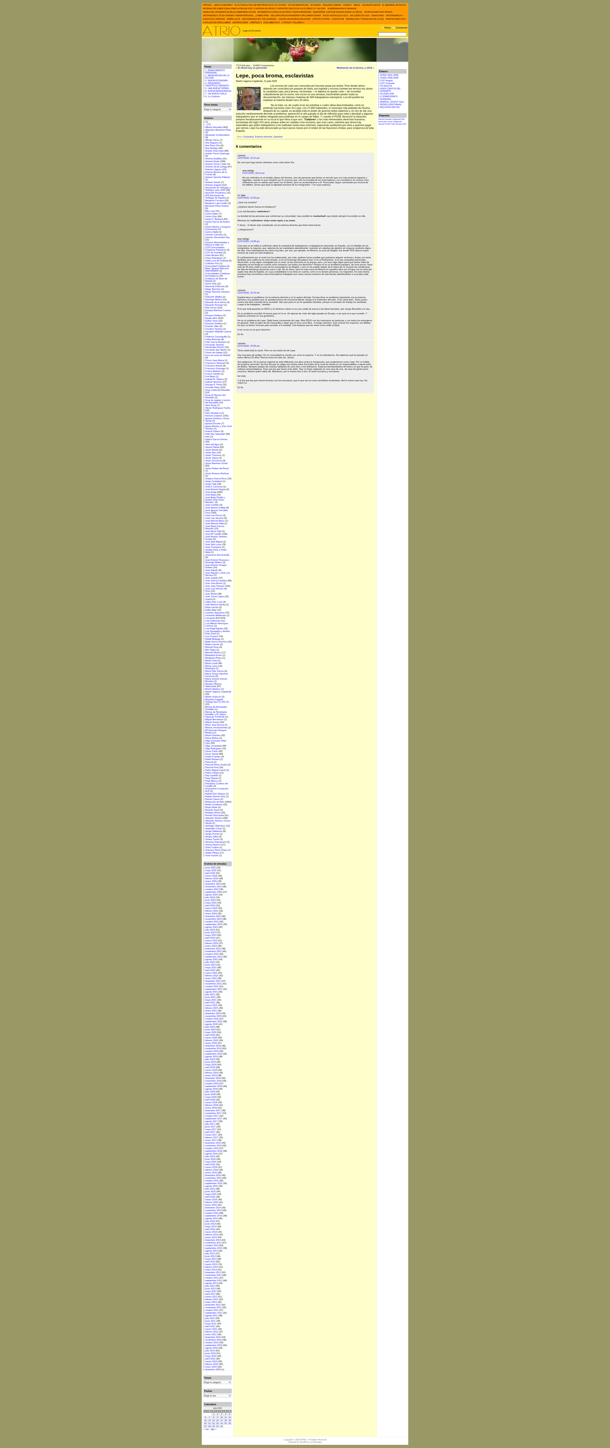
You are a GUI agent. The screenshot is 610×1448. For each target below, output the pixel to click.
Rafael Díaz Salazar (215, 794)
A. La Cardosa (212, 96)
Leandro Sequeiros (214, 612)
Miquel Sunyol (212, 722)
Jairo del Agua (212, 444)
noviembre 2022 (213, 951)
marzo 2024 (211, 908)
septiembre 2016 (213, 1151)
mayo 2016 (211, 1162)
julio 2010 (210, 1350)
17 (221, 1420)
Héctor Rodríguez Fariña (217, 408)
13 (205, 1420)
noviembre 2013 (213, 1243)
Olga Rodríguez (213, 748)
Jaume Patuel (212, 447)
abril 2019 (210, 1067)
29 (213, 1426)
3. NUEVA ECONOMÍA (216, 80)
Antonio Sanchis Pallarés (217, 177)
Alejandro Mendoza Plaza (218, 130)
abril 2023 (210, 938)
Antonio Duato (212, 161)
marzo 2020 (211, 1037)
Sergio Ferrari (212, 834)
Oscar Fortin (211, 751)
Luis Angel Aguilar (214, 628)
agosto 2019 (211, 1056)
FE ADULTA (386, 86)
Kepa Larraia (211, 607)
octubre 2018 (212, 1083)
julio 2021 (210, 994)
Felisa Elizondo (212, 339)
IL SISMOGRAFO (389, 96)
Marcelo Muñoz (213, 652)
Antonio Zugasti (213, 185)
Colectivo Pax (212, 263)
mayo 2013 (211, 1259)
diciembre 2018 (213, 1078)
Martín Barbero (212, 689)
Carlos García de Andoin (217, 222)
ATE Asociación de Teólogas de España (215, 196)
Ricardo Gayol (212, 810)
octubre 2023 (212, 921)
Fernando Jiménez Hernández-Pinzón (214, 346)
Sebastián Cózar (213, 828)
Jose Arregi (211, 492)
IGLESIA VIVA (387, 94)
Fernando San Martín (216, 350)
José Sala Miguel (213, 542)
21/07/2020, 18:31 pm (253, 173)
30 (217, 1426)
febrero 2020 (211, 1040)
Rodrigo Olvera (212, 812)
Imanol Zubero (212, 431)
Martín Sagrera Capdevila (218, 692)
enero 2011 (211, 1334)
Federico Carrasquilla (216, 336)
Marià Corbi (211, 660)
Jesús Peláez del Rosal (217, 468)
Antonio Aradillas (213, 158)
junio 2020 (210, 1029)
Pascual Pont (211, 767)
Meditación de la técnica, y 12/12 (354, 68)
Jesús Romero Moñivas (217, 473)
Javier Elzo (210, 452)
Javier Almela (212, 450)
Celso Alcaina (212, 255)
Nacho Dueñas (212, 735)
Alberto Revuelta (213, 127)
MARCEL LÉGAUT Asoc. (392, 102)
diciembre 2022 (213, 948)
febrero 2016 (211, 1170)
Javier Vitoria (211, 458)
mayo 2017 (211, 1129)
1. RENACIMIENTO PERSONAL (215, 71)
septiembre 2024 (213, 892)
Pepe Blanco (211, 781)
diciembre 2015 (213, 1175)
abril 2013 (210, 1261)
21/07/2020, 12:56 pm (248, 198)
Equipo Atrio (211, 318)
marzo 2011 (211, 1329)
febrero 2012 (211, 1299)
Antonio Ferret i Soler (216, 164)
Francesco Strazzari (215, 363)
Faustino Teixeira (213, 329)
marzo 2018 (211, 1102)
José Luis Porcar (213, 515)
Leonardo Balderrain (215, 615)
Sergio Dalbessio (213, 831)
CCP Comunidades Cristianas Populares (215, 248)
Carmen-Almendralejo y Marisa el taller (217, 243)
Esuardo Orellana (214, 323)
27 (205, 1426)
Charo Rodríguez (214, 258)
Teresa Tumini (212, 839)
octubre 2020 (212, 1019)
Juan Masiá (211, 594)
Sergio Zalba (211, 836)
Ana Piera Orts (212, 145)
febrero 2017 (211, 1137)
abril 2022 (210, 970)
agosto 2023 (211, 927)
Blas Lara (210, 211)
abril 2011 (210, 1326)
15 (213, 1420)
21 (209, 1423)
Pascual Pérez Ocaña (216, 765)
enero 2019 (211, 1075)
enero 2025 (211, 881)
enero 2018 (211, 1108)
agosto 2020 (211, 1024)
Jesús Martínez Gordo (216, 463)
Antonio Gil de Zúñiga (216, 167)
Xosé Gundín (211, 855)
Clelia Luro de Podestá (216, 260)
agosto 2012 (211, 1283)
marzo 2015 (211, 1199)
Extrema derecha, (264, 137)
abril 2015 (210, 1197)
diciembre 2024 (213, 884)
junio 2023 (210, 932)
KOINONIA (385, 99)
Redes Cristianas (213, 804)
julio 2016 (210, 1156)
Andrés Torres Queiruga (217, 153)
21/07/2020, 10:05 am (248, 346)
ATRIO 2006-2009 (389, 78)
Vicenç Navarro (213, 845)
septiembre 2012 (213, 1280)
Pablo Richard (212, 759)
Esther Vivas (211, 321)
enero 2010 (211, 1367)
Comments (401, 28)
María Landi (211, 663)
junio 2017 (210, 1127)
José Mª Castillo (213, 534)
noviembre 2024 (213, 886)
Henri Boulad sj (212, 413)
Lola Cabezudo (212, 621)
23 (217, 1423)
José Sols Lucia (213, 544)
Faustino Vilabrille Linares (218, 331)
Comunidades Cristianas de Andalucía (217, 274)
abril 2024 (210, 905)
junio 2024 (210, 900)
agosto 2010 (211, 1348)
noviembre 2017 (213, 1113)
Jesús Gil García (213, 460)
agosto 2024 (211, 894)
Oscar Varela (211, 754)
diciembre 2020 (213, 1013)
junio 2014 (210, 1224)
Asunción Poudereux (215, 193)
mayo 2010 (211, 1356)
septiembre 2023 (213, 924)
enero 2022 (211, 978)
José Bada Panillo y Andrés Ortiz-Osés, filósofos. (215, 499)
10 (221, 1417)
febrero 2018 (211, 1105)
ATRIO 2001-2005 (389, 75)
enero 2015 (211, 1205)
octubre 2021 (212, 986)
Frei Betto (210, 376)
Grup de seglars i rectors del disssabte (217, 401)
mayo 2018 (211, 1097)
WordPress (305, 1442)
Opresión (278, 137)
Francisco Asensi (213, 366)
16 (217, 1420)
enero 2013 (211, 1270)
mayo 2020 (211, 1032)
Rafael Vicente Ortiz (215, 796)
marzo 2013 (211, 1264)
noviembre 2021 (213, 984)
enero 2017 (211, 1140)
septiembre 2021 (213, 989)
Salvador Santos (213, 818)
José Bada (210, 495)
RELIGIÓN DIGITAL (390, 107)
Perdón (388, 124)
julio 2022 (210, 962)
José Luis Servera (214, 518)
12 (230, 1417)
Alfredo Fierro (212, 140)
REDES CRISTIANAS (390, 104)
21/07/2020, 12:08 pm (248, 241)
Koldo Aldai (210, 610)
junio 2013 (210, 1256)
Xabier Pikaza (212, 853)
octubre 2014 (212, 1213)
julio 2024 (210, 897)
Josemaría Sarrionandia (217, 555)
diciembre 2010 (213, 1337)
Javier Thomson (213, 455)
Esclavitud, (249, 137)
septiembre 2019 (213, 1054)
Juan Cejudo (211, 578)
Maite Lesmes (212, 644)
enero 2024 (211, 913)
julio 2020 (210, 1027)
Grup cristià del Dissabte (217, 390)
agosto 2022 (211, 959)
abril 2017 (210, 1132)
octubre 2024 (212, 889)
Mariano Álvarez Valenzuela (213, 685)
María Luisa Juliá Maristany (213, 667)
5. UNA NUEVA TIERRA (217, 88)
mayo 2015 (211, 1194)
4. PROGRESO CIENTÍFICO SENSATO (217, 84)
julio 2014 (210, 1221)
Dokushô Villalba (213, 297)
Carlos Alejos (211, 214)
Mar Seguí (210, 650)
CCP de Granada (214, 252)
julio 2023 (210, 930)
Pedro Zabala (212, 773)
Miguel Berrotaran (214, 719)
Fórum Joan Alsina (214, 360)
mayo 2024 (211, 903)
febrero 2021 (211, 1008)
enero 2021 (211, 1011)
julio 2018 (210, 1091)
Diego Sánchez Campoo (217, 292)
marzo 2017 (211, 1135)
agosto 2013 (211, 1251)
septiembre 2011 (213, 1313)
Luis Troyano (211, 636)
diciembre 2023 (213, 916)
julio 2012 (210, 1286)
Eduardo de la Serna (215, 302)
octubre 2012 (212, 1278)
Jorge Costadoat (213, 481)
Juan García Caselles (216, 580)
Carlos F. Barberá (214, 219)
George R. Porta (213, 384)
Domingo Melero (213, 299)
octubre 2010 (212, 1342)
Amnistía (381, 119)
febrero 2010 (211, 1364)
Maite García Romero (216, 642)
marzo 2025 (211, 876)
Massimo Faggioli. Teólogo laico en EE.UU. (217, 700)
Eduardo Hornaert (214, 305)
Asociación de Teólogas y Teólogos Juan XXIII (218, 188)
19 (230, 1420)
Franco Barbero (213, 371)
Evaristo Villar (212, 326)
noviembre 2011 (213, 1307)
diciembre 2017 (213, 1110)
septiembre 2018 (213, 1086)
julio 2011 (210, 1318)
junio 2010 (210, 1353)
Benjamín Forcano (214, 200)
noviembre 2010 (213, 1340)
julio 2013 (210, 1253)
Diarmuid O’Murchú (215, 286)
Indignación (397, 122)
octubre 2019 (212, 1051)
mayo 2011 (210, 1323)
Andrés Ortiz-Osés (214, 151)
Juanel (208, 599)
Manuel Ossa (212, 647)
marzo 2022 (211, 973)
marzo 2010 (211, 1361)
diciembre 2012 (213, 1272)
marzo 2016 (211, 1167)
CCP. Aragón (386, 80)
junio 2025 (210, 868)
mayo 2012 (211, 1291)
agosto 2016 (211, 1153)
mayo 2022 (211, 967)
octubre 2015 (212, 1180)
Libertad (381, 124)
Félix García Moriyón (215, 342)
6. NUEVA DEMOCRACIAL (218, 91)
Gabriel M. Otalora (214, 379)
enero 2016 (211, 1172)
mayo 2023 (211, 935)
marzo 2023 (211, 940)
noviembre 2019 (213, 1048)
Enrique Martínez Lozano (218, 310)
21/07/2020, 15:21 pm (248, 158)
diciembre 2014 (213, 1207)
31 (221, 1426)
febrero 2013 (211, 1267)
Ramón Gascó (212, 799)
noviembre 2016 (213, 1145)
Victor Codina (212, 847)
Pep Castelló (211, 775)
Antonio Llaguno (213, 169)
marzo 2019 (211, 1070)
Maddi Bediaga (212, 639)
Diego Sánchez (212, 289)
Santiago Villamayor (215, 826)
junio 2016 (210, 1159)
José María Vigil (213, 531)
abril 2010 (210, 1359)
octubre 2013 (212, 1245)
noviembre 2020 (213, 1016)
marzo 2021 (211, 1005)
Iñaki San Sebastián (215, 434)
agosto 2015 (211, 1186)
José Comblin (212, 505)
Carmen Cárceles (214, 234)
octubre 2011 (211, 1310)
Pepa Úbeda (211, 778)
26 (230, 1423)
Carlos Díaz (211, 216)
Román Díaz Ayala (214, 815)
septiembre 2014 (213, 1216)
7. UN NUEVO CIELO (216, 94)
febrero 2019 (211, 1073)
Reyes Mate (211, 807)
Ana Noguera (212, 143)
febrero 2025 (211, 878)
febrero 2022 (211, 975)
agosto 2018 (211, 1089)
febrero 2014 (211, 1234)
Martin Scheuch (213, 697)
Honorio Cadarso (213, 416)
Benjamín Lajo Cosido (216, 203)
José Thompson (213, 547)
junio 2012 (210, 1288)
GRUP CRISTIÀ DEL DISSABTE (390, 89)
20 (205, 1423)
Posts (388, 28)
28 (209, 1426)
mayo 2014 (211, 1226)
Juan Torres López (214, 596)
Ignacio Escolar (213, 423)
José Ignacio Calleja (215, 507)
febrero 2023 (211, 943)
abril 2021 (210, 1002)
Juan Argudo (211, 570)
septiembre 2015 (213, 1183)
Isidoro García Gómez (216, 439)
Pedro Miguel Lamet (215, 770)
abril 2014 (210, 1229)
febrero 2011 (211, 1332)
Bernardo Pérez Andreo (217, 206)
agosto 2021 (211, 992)
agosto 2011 (211, 1315)
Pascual (209, 762)
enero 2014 (211, 1237)
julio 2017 (210, 1124)
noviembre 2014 (213, 1210)
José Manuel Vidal (214, 523)
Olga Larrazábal (213, 746)
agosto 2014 (211, 1218)
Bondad (388, 119)
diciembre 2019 (213, 1046)
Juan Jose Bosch (213, 583)
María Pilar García (214, 671)
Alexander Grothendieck (217, 135)
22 (213, 1423)
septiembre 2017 (213, 1118)
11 (226, 1417)
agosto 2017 (211, 1121)
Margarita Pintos (213, 658)
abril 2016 (210, 1164)
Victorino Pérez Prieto (216, 850)
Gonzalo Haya (212, 387)
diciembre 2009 (213, 1369)
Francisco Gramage (215, 368)
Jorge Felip (211, 484)
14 (209, 1420)
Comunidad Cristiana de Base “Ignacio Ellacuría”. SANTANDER (217, 268)
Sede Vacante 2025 (398, 124)
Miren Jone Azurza (214, 725)
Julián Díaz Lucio (213, 602)
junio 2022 (210, 965)
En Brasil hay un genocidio (252, 68)
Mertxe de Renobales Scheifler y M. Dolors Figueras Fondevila (216, 714)
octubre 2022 (212, 954)
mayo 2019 (211, 1064)
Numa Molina (212, 738)
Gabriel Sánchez (213, 382)
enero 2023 (211, 946)
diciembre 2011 (213, 1305)
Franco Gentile (212, 374)
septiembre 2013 (213, 1248)
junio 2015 (210, 1191)
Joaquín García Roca (216, 478)
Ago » (214, 1429)
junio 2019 (210, 1062)
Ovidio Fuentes (212, 756)
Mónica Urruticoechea (216, 727)
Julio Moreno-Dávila (215, 604)
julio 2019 (210, 1059)
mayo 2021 (211, 1000)
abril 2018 (210, 1100)
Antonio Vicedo (212, 182)
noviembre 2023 (213, 919)
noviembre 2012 (213, 1275)
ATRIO (303, 1439)
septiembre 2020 (213, 1021)
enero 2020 (211, 1043)
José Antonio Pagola (215, 489)
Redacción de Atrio (214, 802)
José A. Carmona (214, 486)
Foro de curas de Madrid (217, 355)
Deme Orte (210, 283)
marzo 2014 (211, 1232)
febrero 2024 (211, 911)
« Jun (206, 1429)
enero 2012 (211, 1302)
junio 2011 (210, 1321)
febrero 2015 (211, 1202)
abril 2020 (210, 1035)
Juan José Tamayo (214, 586)
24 (221, 1423)
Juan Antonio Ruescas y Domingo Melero (217, 561)
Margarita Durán (213, 655)
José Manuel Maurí (215, 521)
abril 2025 (210, 873)
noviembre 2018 (213, 1081)
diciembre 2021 (213, 981)
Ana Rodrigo (211, 148)
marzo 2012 (211, 1296)
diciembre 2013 (213, 1240)
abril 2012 (210, 1294)
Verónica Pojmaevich (215, 842)
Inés (207, 436)
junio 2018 (210, 1094)
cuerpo (390, 122)
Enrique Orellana (213, 315)
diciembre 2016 (213, 1143)
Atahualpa (317, 1442)
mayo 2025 (211, 870)
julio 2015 (210, 1189)
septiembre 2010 (213, 1345)
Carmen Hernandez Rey (217, 237)
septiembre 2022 (213, 957)
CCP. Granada (387, 83)
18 (225, 1420)
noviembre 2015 (213, 1178)
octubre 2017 (212, 1116)
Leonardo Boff (212, 618)
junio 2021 (210, 997)
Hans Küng (210, 405)
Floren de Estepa (214, 352)
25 (225, 1423)
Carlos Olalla (211, 232)
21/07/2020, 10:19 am (248, 293)
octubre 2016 (212, 1148)
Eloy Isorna (211, 307)
